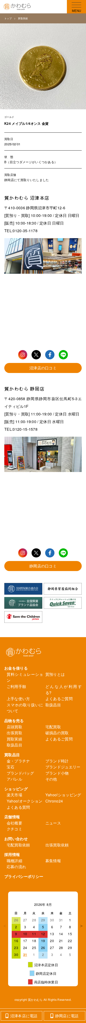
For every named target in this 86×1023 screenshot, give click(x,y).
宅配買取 (53, 726)
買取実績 (23, 18)
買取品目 (12, 754)
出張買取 (14, 732)
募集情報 (53, 860)
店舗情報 (12, 816)
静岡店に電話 (67, 1015)
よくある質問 (18, 807)
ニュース (53, 823)
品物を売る (14, 720)
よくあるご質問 (59, 698)
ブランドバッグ (20, 773)
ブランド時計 (57, 761)
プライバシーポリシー (23, 876)
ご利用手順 (16, 686)
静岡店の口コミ (43, 566)
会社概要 (14, 823)
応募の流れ (16, 866)
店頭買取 (14, 726)
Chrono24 (54, 801)
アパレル (14, 779)
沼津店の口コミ (43, 368)
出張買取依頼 (57, 845)
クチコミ (14, 829)
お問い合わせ (16, 838)
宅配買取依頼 (18, 845)
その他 (51, 779)
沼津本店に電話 (24, 1015)
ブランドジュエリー (63, 767)
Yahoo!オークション (25, 801)
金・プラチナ (18, 761)
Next (81, 925)
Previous (4, 925)
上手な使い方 (18, 698)
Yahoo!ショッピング (63, 794)
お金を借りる (16, 668)
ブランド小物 (57, 773)
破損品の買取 (57, 732)
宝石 (11, 767)
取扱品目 (53, 705)
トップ (8, 18)
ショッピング (16, 789)
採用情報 (12, 854)
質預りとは (55, 674)
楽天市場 (14, 794)
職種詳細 (14, 860)
